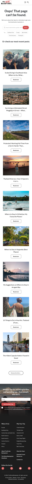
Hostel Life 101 (20, 433)
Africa (2, 446)
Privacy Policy (27, 409)
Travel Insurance (20, 427)
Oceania (3, 443)
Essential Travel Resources (21, 455)
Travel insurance (12, 35)
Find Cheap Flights (21, 438)
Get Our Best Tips (8, 404)
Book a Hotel (20, 435)
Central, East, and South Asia (8, 433)
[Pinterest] (29, 468)
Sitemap (15, 477)
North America (4, 435)
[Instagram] (11, 468)
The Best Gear (20, 430)
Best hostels (24, 32)
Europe (17, 32)
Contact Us (20, 459)
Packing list (20, 35)
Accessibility (21, 479)
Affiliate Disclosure (12, 479)
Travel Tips (19, 443)
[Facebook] (2, 468)
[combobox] (14, 27)
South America (4, 438)
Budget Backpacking (21, 441)
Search (25, 27)
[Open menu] (24, 2)
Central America (5, 441)
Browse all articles (16, 373)
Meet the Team (21, 451)
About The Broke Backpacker (6, 452)
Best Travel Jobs (20, 446)
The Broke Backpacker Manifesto (7, 457)
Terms (18, 477)
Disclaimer (23, 477)
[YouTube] (20, 468)
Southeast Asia (11, 32)
